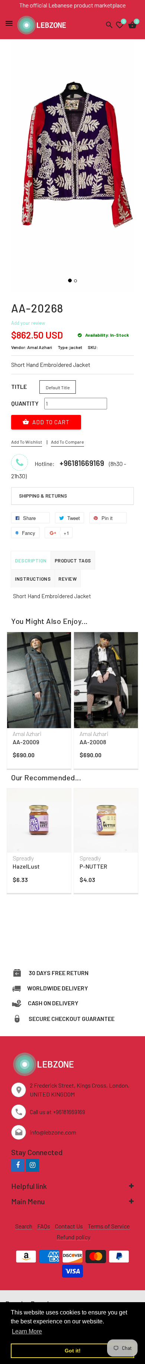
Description (31, 561)
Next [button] (126, 689)
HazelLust (26, 866)
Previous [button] (18, 689)
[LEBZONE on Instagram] (32, 1164)
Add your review (28, 323)
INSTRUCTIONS (33, 579)
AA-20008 (93, 741)
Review (67, 579)
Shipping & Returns (43, 496)
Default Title (58, 387)
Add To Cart (50, 422)
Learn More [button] (27, 1331)
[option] (39, 702)
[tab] (72, 496)
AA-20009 (26, 741)
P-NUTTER (93, 866)
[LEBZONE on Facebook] (17, 1164)
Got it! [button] (73, 1351)
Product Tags (73, 561)
